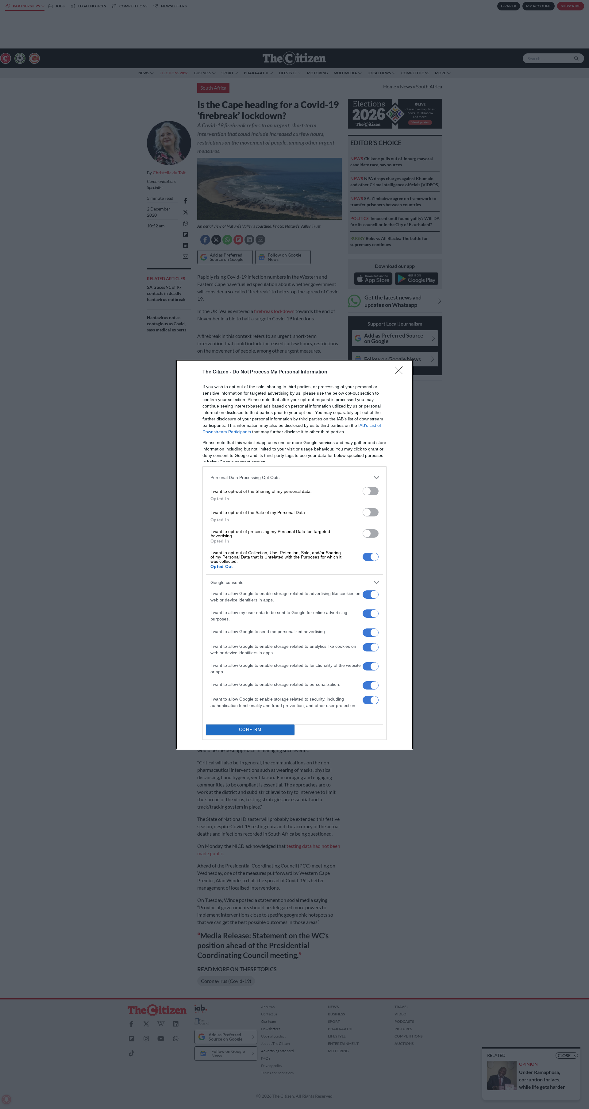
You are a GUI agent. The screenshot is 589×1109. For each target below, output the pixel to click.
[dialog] (294, 554)
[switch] (371, 491)
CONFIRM (250, 729)
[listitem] (294, 477)
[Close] (400, 372)
